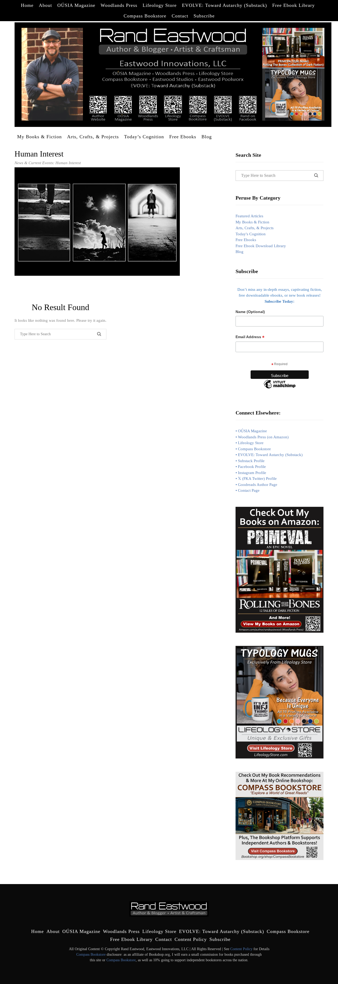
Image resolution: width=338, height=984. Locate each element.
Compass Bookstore (145, 16)
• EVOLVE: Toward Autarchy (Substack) (269, 455)
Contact (180, 16)
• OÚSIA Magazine (251, 431)
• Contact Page (248, 490)
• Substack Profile (250, 461)
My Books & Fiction (39, 136)
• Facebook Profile (251, 467)
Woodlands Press (119, 5)
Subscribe (204, 16)
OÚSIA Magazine (76, 5)
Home (27, 5)
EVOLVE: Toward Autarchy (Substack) (224, 5)
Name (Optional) (250, 312)
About (45, 5)
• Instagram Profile (251, 473)
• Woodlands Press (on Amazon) (262, 437)
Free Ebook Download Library (261, 246)
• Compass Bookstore (253, 449)
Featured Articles (249, 216)
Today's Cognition (251, 234)
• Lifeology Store (250, 443)
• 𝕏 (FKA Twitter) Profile (256, 478)
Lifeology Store (160, 5)
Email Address (250, 336)
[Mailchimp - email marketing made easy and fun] (280, 388)
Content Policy (191, 939)
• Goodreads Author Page (256, 484)
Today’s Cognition (144, 136)
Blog (206, 136)
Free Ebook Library (293, 5)
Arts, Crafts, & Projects (93, 136)
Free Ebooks (182, 136)
